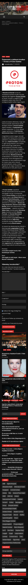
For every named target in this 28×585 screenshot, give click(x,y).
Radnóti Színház (7, 527)
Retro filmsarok (18, 527)
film (10, 493)
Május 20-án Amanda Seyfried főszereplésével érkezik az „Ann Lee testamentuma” (13, 428)
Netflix (22, 515)
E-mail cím (5, 298)
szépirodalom (19, 533)
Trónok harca (13, 536)
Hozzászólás (6, 271)
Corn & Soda (14, 6)
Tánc (21, 536)
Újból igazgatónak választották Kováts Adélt (14, 368)
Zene (23, 540)
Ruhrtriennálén (13, 228)
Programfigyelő (18, 524)
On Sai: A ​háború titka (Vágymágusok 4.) (13, 438)
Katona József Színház (9, 499)
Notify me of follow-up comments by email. (12, 319)
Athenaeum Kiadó (19, 487)
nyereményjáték (7, 518)
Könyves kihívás (13, 505)
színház (5, 536)
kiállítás (20, 499)
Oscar (16, 518)
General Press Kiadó (19, 493)
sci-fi (4, 530)
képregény (18, 502)
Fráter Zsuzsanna (7, 449)
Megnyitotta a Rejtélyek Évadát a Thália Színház (14, 343)
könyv (4, 505)
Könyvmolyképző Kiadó (9, 508)
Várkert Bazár (7, 540)
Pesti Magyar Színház (9, 521)
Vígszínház (16, 540)
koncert (5, 502)
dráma (4, 493)
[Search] (24, 16)
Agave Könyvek (11, 484)
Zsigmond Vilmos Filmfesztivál (11, 543)
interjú (17, 496)
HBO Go (10, 496)
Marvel (16, 515)
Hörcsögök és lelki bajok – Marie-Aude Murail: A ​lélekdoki (14, 257)
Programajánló (15, 400)
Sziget (11, 533)
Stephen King (19, 530)
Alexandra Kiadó (7, 487)
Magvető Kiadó (7, 515)
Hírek (3, 56)
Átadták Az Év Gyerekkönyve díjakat (12, 441)
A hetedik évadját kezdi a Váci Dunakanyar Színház (11, 250)
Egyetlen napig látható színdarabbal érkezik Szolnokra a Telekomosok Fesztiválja (14, 393)
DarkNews (10, 581)
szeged (5, 533)
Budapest (5, 490)
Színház (7, 56)
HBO (4, 496)
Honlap (4, 304)
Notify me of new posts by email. (12, 323)
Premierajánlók (7, 400)
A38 (4, 484)
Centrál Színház (15, 490)
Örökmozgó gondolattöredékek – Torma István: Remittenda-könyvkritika (12, 474)
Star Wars (10, 530)
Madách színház (18, 512)
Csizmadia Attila (8, 64)
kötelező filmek (7, 512)
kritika (11, 502)
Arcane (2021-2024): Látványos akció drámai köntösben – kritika (13, 462)
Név (3, 292)
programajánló (7, 524)
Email (3, 567)
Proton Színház (20, 96)
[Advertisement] (14, 40)
